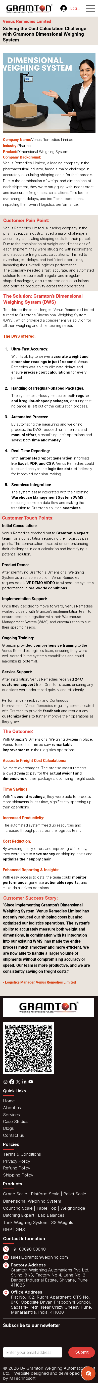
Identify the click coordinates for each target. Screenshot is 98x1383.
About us (12, 1107)
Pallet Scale (74, 1193)
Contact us (13, 1135)
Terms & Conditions (22, 1154)
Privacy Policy (16, 1161)
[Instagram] (5, 1081)
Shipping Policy (18, 1174)
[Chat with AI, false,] (88, 1373)
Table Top (46, 1208)
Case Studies (15, 1121)
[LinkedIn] (24, 1081)
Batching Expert (18, 1215)
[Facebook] (11, 1081)
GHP (7, 1229)
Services (11, 1114)
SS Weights (62, 1222)
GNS (20, 1229)
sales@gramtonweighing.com (39, 1257)
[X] (18, 1081)
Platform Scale (45, 1193)
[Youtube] (30, 1081)
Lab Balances (50, 1215)
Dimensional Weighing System (32, 1201)
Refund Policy (16, 1167)
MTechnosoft (22, 1378)
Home (9, 1100)
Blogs (8, 1128)
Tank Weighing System (25, 1222)
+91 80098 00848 (28, 1249)
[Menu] (90, 8)
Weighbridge (72, 1208)
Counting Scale (18, 1208)
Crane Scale (15, 1193)
